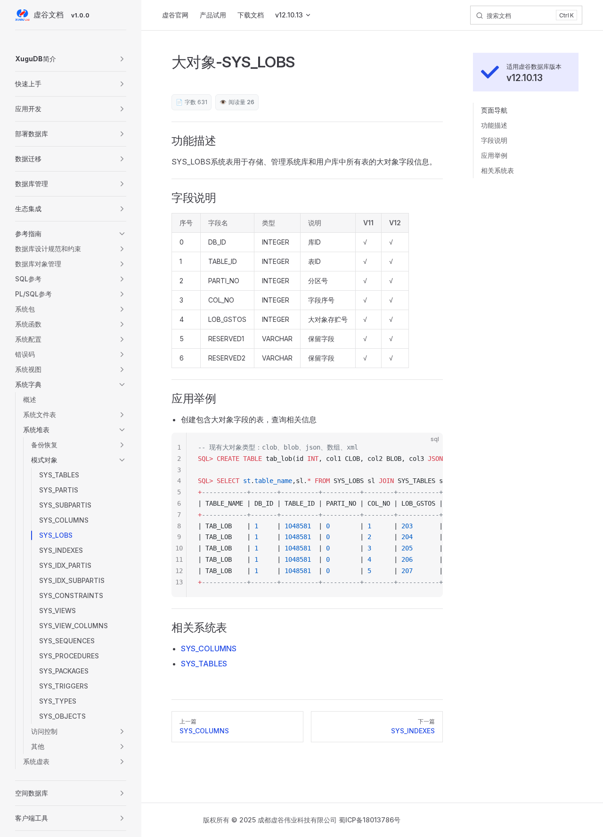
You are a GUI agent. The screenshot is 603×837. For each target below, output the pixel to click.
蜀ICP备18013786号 (369, 820)
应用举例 (494, 155)
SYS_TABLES (204, 663)
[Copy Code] (427, 447)
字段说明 (494, 140)
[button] (70, 58)
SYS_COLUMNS (208, 648)
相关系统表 (497, 170)
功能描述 (494, 125)
